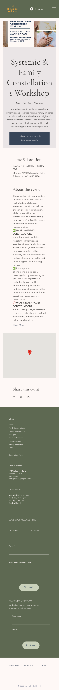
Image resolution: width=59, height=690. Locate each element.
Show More (18, 325)
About (11, 425)
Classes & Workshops (17, 431)
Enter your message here (20, 562)
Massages (12, 434)
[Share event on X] (21, 397)
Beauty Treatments (16, 444)
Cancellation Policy (16, 455)
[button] (46, 9)
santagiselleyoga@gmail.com (20, 479)
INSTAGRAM (14, 665)
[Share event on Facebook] (14, 397)
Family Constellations (17, 428)
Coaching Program (16, 438)
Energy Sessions (15, 441)
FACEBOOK (28, 665)
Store (11, 448)
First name (16, 616)
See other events (29, 139)
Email (15, 629)
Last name (35, 530)
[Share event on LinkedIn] (28, 397)
